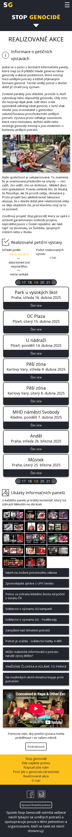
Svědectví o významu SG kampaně (28, 609)
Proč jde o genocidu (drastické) (36, 772)
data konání (19, 254)
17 (24, 282)
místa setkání (19, 274)
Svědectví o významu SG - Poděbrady (31, 619)
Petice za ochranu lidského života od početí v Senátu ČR (35, 596)
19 (36, 282)
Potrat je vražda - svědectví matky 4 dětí (33, 641)
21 (48, 282)
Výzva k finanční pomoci (36, 805)
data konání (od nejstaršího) (19, 264)
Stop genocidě (36, 758)
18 (30, 282)
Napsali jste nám (36, 767)
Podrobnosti (36, 747)
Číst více (36, 305)
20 (42, 282)
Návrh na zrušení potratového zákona (31, 573)
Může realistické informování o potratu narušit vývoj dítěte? (31, 654)
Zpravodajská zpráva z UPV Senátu (29, 583)
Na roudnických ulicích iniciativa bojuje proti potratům (34, 679)
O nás (36, 780)
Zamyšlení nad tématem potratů (27, 630)
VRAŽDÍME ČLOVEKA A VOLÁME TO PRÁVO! (35, 666)
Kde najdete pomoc (36, 763)
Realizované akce (36, 776)
